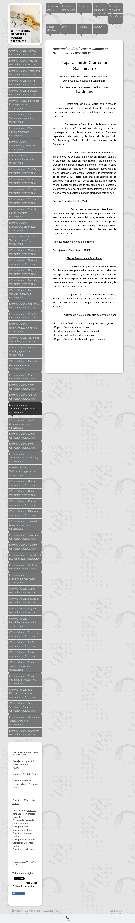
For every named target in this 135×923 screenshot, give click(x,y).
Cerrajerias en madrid (23, 839)
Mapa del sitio (50, 910)
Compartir (20, 893)
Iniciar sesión (115, 910)
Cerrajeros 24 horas (22, 830)
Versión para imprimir (27, 910)
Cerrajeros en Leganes (24, 849)
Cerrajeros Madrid (21, 826)
